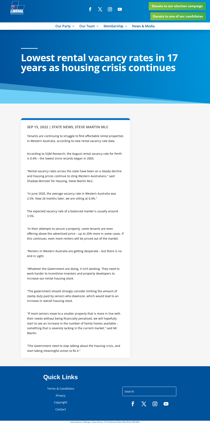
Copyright (60, 402)
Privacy (60, 395)
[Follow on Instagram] (110, 9)
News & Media (143, 26)
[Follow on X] (100, 9)
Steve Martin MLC (91, 127)
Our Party (63, 26)
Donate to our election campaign (177, 6)
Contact (60, 409)
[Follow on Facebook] (90, 9)
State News (62, 127)
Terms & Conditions (60, 388)
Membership (113, 26)
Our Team (87, 26)
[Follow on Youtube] (120, 9)
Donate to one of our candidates (178, 16)
